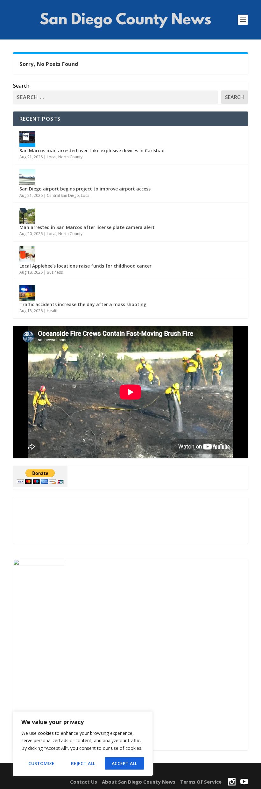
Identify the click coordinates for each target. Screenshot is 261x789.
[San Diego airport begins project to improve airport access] (27, 177)
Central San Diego (63, 195)
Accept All (124, 763)
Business (55, 272)
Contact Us (83, 781)
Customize (41, 763)
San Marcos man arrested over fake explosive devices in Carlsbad (92, 150)
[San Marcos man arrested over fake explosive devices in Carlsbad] (27, 139)
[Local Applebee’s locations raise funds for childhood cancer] (27, 254)
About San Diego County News (138, 781)
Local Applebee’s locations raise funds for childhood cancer (85, 266)
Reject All (83, 763)
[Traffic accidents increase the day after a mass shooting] (27, 293)
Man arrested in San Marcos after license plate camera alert (87, 227)
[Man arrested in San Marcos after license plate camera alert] (27, 216)
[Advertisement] (130, 520)
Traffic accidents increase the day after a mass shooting (82, 304)
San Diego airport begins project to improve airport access (85, 189)
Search (21, 85)
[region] (83, 743)
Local (51, 157)
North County (70, 157)
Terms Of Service (201, 781)
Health (53, 310)
